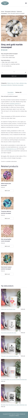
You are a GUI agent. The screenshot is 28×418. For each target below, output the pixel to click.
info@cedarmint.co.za (10, 149)
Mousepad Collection (10, 11)
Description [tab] (11, 92)
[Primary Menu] (26, 3)
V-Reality (17, 415)
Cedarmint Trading (15, 414)
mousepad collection (14, 103)
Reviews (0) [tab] (18, 92)
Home (2, 11)
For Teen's (16, 83)
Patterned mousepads (17, 85)
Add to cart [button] (7, 190)
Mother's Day (23, 83)
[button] (24, 17)
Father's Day (10, 83)
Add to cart (14, 76)
